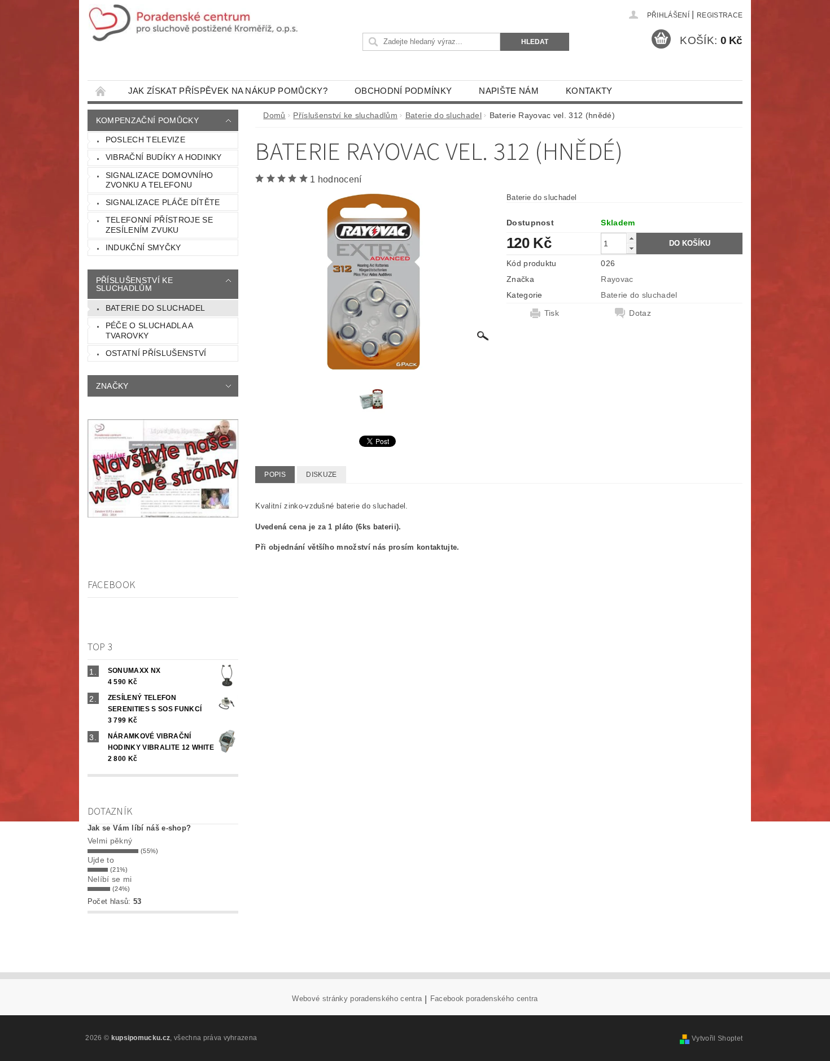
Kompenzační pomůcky (147, 120)
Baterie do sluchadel (155, 307)
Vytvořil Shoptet (717, 1038)
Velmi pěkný (110, 840)
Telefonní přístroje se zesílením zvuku (159, 224)
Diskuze (321, 475)
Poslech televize (145, 139)
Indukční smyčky (143, 247)
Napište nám (509, 90)
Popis (275, 475)
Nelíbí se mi (110, 879)
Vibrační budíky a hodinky (164, 157)
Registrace (719, 15)
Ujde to (101, 859)
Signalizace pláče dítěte (163, 202)
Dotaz (640, 313)
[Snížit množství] (631, 248)
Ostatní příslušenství (156, 353)
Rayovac (617, 279)
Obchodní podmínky (403, 90)
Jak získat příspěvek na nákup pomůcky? (227, 90)
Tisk (551, 313)
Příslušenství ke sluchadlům (134, 284)
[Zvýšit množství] (631, 238)
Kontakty (589, 90)
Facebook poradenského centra (484, 999)
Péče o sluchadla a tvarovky (150, 330)
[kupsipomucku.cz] (193, 23)
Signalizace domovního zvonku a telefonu (159, 180)
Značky (112, 385)
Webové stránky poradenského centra (357, 999)
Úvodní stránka (101, 91)
